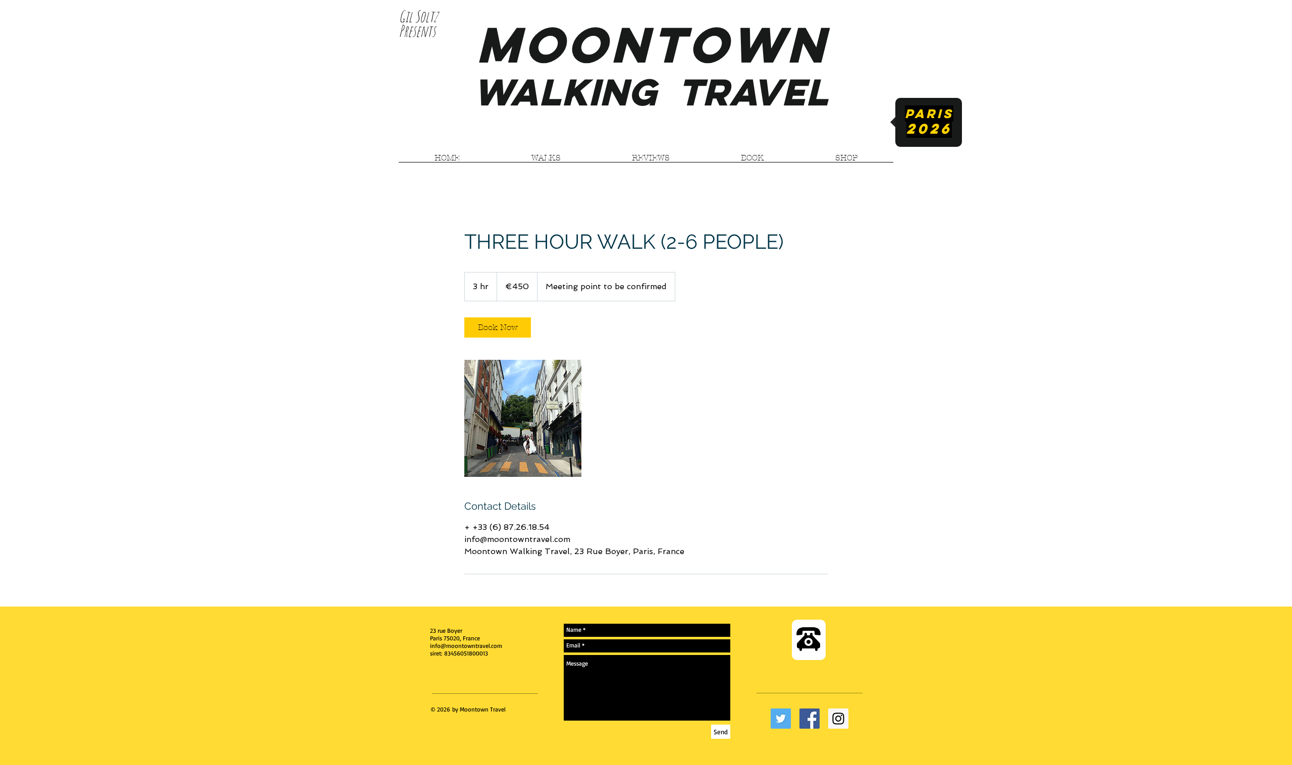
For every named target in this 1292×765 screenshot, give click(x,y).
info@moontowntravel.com (466, 645)
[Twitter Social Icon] (781, 718)
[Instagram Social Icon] (838, 718)
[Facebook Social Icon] (809, 718)
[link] (497, 327)
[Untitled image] (522, 418)
